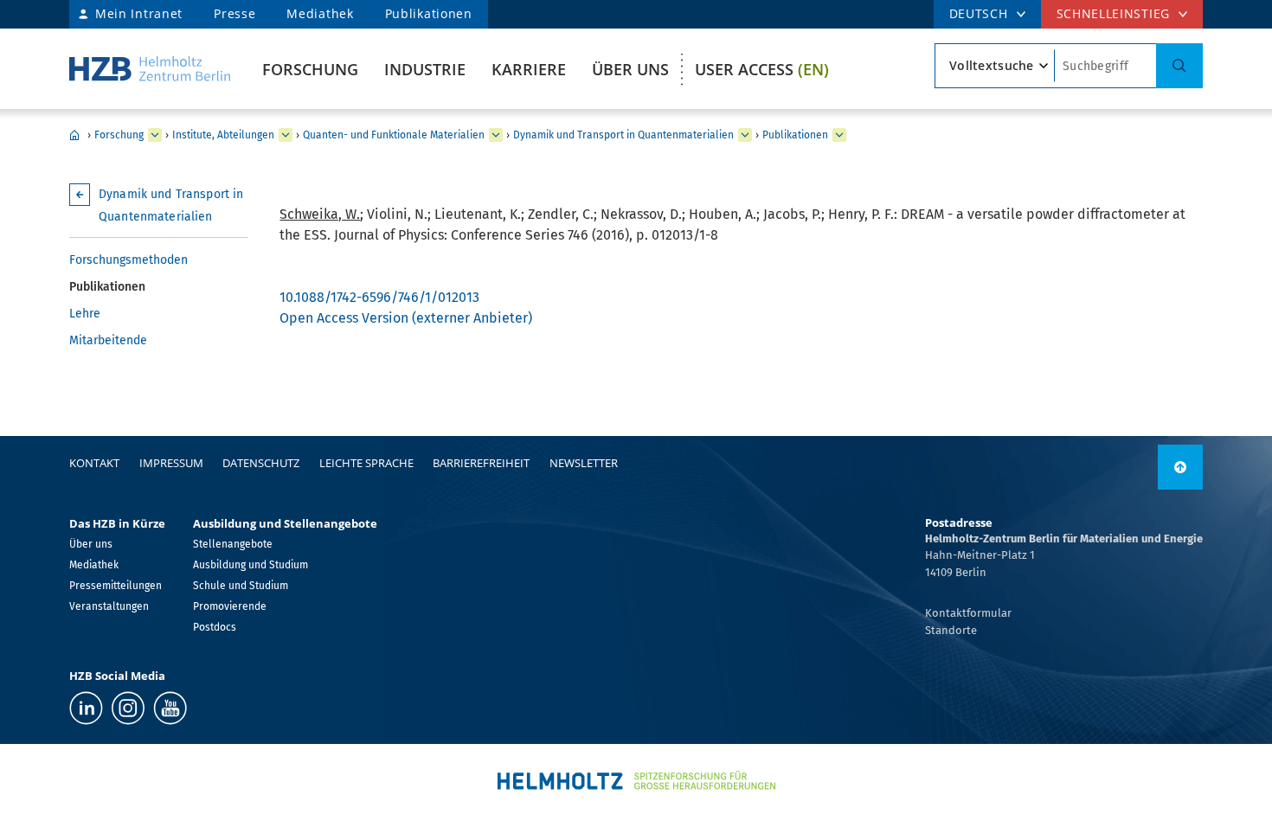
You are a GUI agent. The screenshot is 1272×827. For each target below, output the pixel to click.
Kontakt (94, 463)
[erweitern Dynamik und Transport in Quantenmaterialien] (745, 135)
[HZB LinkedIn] (86, 708)
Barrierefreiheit (481, 463)
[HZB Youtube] (170, 708)
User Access (762, 69)
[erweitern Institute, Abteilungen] (285, 135)
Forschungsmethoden (128, 260)
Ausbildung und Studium (250, 565)
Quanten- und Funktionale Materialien (394, 135)
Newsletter (583, 463)
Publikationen (428, 13)
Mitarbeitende (108, 340)
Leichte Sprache (366, 463)
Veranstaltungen (109, 606)
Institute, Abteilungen (223, 135)
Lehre (84, 313)
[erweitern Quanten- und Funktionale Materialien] (496, 135)
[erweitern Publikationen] (839, 135)
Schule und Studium (240, 586)
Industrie (425, 69)
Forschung (310, 69)
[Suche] (1179, 65)
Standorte (951, 630)
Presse (234, 13)
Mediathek (319, 13)
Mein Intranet (139, 13)
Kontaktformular (968, 612)
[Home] (149, 68)
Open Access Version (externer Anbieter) (405, 318)
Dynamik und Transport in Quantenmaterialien (623, 135)
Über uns (630, 69)
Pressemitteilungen (115, 586)
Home (74, 135)
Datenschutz (260, 463)
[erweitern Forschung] (155, 135)
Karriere (528, 69)
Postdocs (214, 627)
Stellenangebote (233, 544)
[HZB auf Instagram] (128, 708)
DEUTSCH (978, 13)
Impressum (171, 463)
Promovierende (230, 606)
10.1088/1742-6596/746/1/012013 (379, 297)
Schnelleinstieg (1114, 13)
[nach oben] (1180, 467)
